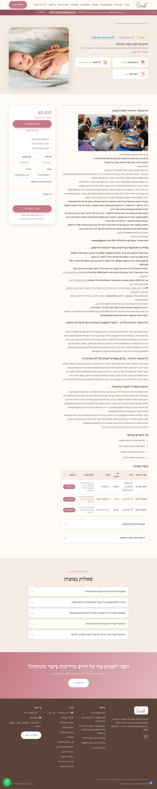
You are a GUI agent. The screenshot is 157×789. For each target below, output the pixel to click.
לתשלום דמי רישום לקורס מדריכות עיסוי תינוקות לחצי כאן (122, 303)
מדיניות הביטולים (26, 219)
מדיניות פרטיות (66, 766)
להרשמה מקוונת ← (32, 123)
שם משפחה (26, 157)
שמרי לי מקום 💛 (32, 208)
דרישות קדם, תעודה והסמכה (132, 537)
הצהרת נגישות (67, 756)
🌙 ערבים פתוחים (65, 742)
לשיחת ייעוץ (18, 4)
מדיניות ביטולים (65, 761)
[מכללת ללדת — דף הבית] (142, 4)
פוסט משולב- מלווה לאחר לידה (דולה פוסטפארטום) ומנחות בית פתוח (92, 730)
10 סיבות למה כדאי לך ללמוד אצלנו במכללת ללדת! (125, 427)
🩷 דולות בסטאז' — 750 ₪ (61, 712)
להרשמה (40, 12)
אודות (127, 4)
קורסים (140, 23)
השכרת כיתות (63, 4)
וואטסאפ (34, 717)
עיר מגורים (47, 194)
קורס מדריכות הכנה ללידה (94, 738)
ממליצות (74, 4)
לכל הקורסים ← (98, 747)
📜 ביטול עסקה (40, 4)
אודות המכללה (67, 717)
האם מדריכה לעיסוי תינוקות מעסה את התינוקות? (78, 591)
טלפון (49, 169)
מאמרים (95, 4)
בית (147, 23)
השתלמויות (85, 4)
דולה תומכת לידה (97, 712)
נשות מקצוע (68, 727)
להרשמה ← (69, 486)
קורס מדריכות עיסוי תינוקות (93, 742)
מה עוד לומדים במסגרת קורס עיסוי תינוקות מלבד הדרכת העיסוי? (78, 602)
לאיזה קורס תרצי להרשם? (41, 182)
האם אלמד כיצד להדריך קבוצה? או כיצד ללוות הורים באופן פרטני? (78, 613)
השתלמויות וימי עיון (64, 746)
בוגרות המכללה (66, 722)
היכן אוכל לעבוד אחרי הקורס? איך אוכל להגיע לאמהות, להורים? (78, 634)
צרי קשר (52, 4)
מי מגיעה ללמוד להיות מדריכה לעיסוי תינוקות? (78, 624)
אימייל (28, 169)
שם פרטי (48, 157)
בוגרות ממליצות (66, 732)
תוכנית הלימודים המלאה (133, 524)
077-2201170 (31, 712)
